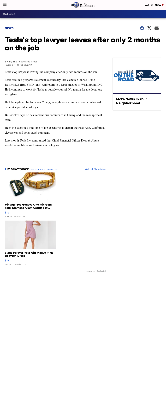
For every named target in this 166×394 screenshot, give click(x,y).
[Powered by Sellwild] (101, 271)
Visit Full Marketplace (95, 169)
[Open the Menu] (4, 5)
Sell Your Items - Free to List (44, 169)
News (9, 28)
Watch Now (153, 4)
